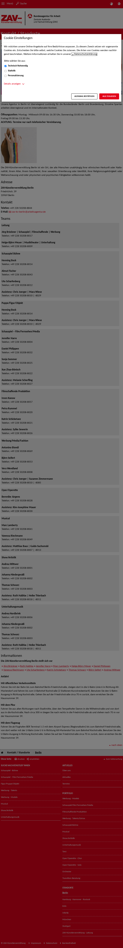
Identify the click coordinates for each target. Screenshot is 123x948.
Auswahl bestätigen (84, 96)
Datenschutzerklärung (85, 54)
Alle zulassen (109, 96)
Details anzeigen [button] (12, 84)
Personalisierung (16, 76)
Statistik (11, 71)
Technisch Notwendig (18, 66)
